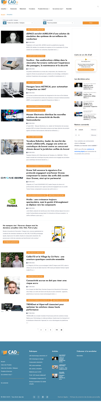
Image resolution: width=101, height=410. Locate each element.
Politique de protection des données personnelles (85, 397)
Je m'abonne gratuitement (11, 242)
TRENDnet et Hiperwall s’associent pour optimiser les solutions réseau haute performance (45, 307)
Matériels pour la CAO (35, 372)
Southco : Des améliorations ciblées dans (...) (89, 96)
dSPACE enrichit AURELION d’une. (62, 360)
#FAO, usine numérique (34, 82)
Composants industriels (89, 92)
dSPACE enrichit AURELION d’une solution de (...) (88, 87)
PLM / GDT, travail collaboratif (37, 375)
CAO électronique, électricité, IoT (88, 111)
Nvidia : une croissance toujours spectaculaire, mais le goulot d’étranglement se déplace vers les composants (47, 202)
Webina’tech (23, 8)
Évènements (13, 8)
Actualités (3, 8)
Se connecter (4, 383)
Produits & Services (43, 8)
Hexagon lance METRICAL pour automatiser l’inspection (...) (90, 105)
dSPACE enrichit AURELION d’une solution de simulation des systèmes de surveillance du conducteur (47, 36)
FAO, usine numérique (88, 101)
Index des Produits (6, 365)
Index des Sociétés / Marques (9, 368)
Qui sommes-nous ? (58, 8)
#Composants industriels (36, 56)
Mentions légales (63, 397)
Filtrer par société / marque (10, 20)
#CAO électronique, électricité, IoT (39, 106)
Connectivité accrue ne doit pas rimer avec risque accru (46, 282)
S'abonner (93, 130)
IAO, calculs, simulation (89, 83)
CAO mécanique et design (36, 359)
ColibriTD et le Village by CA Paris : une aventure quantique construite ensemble (45, 258)
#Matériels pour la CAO (56, 195)
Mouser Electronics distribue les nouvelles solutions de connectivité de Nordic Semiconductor (46, 117)
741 (57, 330)
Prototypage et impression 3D (37, 378)
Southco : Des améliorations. (63, 368)
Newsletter (69, 8)
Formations (32, 8)
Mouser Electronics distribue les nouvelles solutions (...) (89, 117)
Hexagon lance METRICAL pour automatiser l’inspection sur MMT (47, 88)
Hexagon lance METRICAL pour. (62, 377)
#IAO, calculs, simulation (35, 29)
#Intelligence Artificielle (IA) (37, 195)
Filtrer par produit (48, 20)
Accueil (3, 14)
